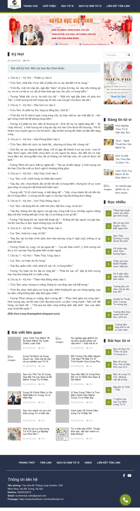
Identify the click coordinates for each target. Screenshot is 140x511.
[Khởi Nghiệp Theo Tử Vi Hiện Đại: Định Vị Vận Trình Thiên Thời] (109, 126)
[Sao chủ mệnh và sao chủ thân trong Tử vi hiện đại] (14, 415)
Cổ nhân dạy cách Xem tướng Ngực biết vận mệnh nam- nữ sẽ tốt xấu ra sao (116, 253)
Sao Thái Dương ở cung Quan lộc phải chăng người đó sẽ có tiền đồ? (117, 241)
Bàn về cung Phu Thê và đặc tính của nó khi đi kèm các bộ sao (118, 365)
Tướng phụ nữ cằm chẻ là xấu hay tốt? (121, 289)
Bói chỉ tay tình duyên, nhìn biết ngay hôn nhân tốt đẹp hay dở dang (117, 228)
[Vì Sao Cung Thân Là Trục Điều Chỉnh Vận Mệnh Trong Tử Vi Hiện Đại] (62, 397)
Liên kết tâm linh (118, 6)
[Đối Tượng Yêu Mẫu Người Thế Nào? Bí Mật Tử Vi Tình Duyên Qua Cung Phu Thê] (62, 361)
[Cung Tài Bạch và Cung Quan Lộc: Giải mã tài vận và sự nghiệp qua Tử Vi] (14, 358)
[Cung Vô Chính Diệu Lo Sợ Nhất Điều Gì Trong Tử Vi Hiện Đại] (14, 397)
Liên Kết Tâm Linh (108, 462)
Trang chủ (30, 6)
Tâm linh (46, 462)
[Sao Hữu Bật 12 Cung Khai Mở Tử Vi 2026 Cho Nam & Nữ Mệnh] (62, 379)
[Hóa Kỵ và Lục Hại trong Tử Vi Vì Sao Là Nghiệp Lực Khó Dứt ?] (14, 434)
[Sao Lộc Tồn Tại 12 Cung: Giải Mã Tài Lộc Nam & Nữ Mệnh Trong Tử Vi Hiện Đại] (14, 379)
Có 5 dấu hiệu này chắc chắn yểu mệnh (121, 276)
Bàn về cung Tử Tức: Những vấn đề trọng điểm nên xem (118, 378)
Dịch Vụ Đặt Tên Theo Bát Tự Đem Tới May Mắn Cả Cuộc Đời (122, 162)
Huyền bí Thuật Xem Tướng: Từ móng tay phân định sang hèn (118, 303)
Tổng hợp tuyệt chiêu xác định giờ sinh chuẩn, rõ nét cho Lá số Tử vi (118, 214)
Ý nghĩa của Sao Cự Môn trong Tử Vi (120, 402)
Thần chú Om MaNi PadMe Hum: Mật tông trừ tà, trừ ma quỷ (117, 265)
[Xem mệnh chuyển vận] (15, 6)
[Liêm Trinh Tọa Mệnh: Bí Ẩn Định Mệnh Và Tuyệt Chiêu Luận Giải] (14, 343)
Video (88, 462)
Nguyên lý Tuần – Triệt (121, 388)
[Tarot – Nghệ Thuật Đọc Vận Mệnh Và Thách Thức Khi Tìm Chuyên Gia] (109, 142)
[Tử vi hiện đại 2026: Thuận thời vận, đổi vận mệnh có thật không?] (62, 434)
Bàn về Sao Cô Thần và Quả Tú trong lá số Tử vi (117, 353)
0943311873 (24, 492)
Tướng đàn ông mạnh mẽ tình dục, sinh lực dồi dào (118, 315)
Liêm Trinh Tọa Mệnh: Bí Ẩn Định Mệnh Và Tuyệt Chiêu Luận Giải (123, 177)
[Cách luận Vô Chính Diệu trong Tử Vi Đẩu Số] (62, 415)
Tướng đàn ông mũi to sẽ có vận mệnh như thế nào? (118, 328)
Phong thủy (27, 462)
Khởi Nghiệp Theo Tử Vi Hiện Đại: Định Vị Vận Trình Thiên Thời (123, 132)
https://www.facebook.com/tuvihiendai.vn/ (41, 499)
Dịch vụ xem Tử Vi (90, 6)
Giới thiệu (49, 6)
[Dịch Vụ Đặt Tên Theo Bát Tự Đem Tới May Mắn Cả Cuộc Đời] (109, 157)
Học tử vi (67, 6)
